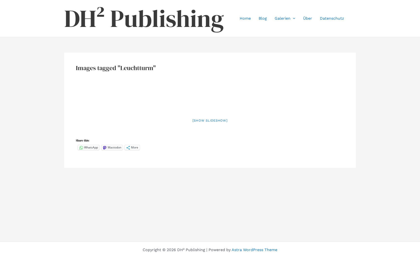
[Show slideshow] (210, 120)
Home (245, 18)
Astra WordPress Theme (254, 249)
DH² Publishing (144, 18)
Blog (263, 18)
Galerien (282, 18)
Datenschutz (332, 18)
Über (307, 18)
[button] (292, 18)
